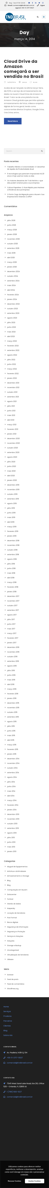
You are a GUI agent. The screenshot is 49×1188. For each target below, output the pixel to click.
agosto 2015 (12, 721)
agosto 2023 (12, 318)
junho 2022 (11, 364)
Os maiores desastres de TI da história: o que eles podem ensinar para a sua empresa (25, 181)
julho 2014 (11, 782)
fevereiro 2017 (12, 638)
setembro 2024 (13, 281)
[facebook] (32, 3)
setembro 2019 (13, 499)
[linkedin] (35, 3)
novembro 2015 (13, 707)
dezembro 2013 (13, 814)
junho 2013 (11, 842)
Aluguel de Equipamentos (17, 866)
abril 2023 (11, 336)
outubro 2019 (12, 494)
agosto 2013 (12, 833)
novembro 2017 (13, 601)
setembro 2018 (13, 554)
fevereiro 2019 (12, 531)
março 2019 (11, 527)
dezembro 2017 (13, 596)
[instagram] (42, 3)
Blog (35, 82)
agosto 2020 (12, 457)
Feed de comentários (15, 984)
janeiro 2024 (12, 299)
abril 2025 (11, 257)
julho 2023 (11, 322)
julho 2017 (11, 619)
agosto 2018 (12, 559)
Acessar (10, 975)
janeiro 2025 (12, 267)
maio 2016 (11, 680)
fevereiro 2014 (12, 805)
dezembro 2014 (13, 759)
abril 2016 (10, 684)
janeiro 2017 (11, 643)
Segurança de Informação (17, 927)
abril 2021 (10, 420)
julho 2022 (11, 360)
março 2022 (12, 369)
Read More (13, 121)
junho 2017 (11, 624)
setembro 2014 (13, 772)
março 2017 (11, 633)
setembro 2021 (13, 397)
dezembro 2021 (13, 383)
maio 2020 (11, 471)
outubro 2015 (12, 712)
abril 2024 (11, 290)
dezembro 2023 (13, 304)
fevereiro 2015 (12, 749)
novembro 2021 (13, 387)
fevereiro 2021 (12, 429)
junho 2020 (11, 466)
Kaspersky (11, 908)
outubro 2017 (12, 605)
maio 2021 (11, 415)
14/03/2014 (11, 82)
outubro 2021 (12, 392)
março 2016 (11, 689)
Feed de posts (12, 979)
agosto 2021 (12, 401)
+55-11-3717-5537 (27, 8)
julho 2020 (11, 462)
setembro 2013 (13, 828)
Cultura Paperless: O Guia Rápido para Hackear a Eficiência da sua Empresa (25, 188)
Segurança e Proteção (16, 931)
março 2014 (12, 800)
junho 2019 (11, 513)
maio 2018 (11, 573)
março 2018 (11, 582)
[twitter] (39, 3)
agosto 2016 (12, 666)
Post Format (12, 918)
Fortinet (10, 899)
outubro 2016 (12, 656)
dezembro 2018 (13, 540)
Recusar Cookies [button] (14, 1181)
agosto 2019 (12, 503)
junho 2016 (11, 675)
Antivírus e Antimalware (16, 871)
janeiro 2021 (11, 434)
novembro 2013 (13, 819)
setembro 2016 (13, 661)
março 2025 (12, 262)
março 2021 (11, 424)
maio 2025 (11, 253)
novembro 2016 (13, 652)
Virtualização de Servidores (18, 955)
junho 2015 (11, 731)
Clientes (7, 1025)
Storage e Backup (14, 945)
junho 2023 (11, 327)
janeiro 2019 (11, 536)
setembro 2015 (13, 717)
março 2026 (12, 230)
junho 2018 (11, 568)
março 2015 (11, 745)
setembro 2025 (13, 248)
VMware (10, 959)
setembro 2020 (13, 452)
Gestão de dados (14, 904)
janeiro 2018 (11, 591)
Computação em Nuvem (17, 890)
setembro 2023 (13, 313)
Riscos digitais (12, 922)
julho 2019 (11, 508)
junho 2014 (11, 786)
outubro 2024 (12, 276)
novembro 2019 (13, 489)
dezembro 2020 (13, 438)
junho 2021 (11, 411)
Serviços (7, 1011)
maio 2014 (11, 791)
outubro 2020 (12, 448)
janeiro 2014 (12, 810)
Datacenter (11, 894)
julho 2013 (11, 837)
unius (24, 82)
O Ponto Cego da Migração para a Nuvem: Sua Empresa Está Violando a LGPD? (25, 195)
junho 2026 (11, 225)
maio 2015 (11, 735)
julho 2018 (11, 564)
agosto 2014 (12, 777)
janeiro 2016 (11, 698)
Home (6, 1006)
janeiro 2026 (12, 234)
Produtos (7, 1016)
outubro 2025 (12, 244)
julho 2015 (11, 726)
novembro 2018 (13, 545)
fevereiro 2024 (13, 295)
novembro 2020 (13, 443)
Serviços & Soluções (15, 936)
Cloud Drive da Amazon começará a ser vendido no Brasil (24, 68)
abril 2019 (10, 522)
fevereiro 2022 (13, 373)
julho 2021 (11, 406)
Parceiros (7, 1021)
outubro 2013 (12, 823)
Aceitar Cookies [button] (34, 1181)
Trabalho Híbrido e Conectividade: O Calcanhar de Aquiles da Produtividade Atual (26, 168)
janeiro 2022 (12, 378)
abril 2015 (10, 740)
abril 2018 (10, 578)
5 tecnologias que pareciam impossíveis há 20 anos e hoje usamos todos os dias (25, 175)
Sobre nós (7, 1035)
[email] (29, 3)
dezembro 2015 (13, 703)
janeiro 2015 (11, 754)
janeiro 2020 (12, 480)
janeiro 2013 (11, 851)
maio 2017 (11, 629)
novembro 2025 (13, 239)
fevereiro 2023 (13, 346)
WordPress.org (12, 988)
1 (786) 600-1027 (14, 1091)
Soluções (10, 941)
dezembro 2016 (13, 647)
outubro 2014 (12, 768)
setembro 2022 (13, 350)
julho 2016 (11, 670)
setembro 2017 (13, 610)
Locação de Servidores (16, 913)
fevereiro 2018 (12, 587)
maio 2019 (11, 517)
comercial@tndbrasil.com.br (23, 5)
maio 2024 (11, 285)
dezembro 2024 (13, 271)
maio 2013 (11, 847)
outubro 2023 (12, 308)
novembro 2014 (13, 763)
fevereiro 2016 (12, 694)
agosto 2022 (12, 355)
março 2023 (12, 341)
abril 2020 (11, 475)
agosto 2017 (12, 615)
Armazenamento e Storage (18, 876)
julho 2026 (11, 220)
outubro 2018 (12, 550)
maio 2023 (11, 332)
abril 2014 (10, 796)
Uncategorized (13, 950)
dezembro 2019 (13, 485)
